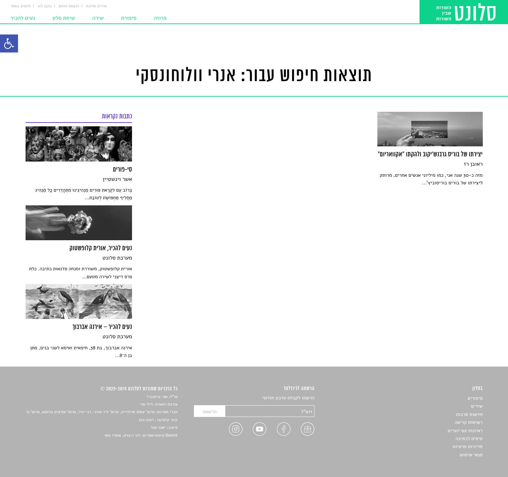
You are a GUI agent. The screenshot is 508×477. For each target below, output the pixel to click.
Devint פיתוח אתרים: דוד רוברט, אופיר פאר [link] (141, 435)
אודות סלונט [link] (96, 6)
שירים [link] (477, 406)
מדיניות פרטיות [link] (467, 446)
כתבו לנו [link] (45, 6)
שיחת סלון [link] (63, 18)
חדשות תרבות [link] (469, 414)
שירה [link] (98, 18)
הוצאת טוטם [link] (69, 6)
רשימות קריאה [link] (469, 422)
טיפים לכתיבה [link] (469, 438)
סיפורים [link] (475, 398)
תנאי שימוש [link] (471, 454)
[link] (9, 43)
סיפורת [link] (129, 18)
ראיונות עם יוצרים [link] (465, 430)
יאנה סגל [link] (158, 427)
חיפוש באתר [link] (20, 6)
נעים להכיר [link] (22, 18)
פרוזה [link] (160, 18)
